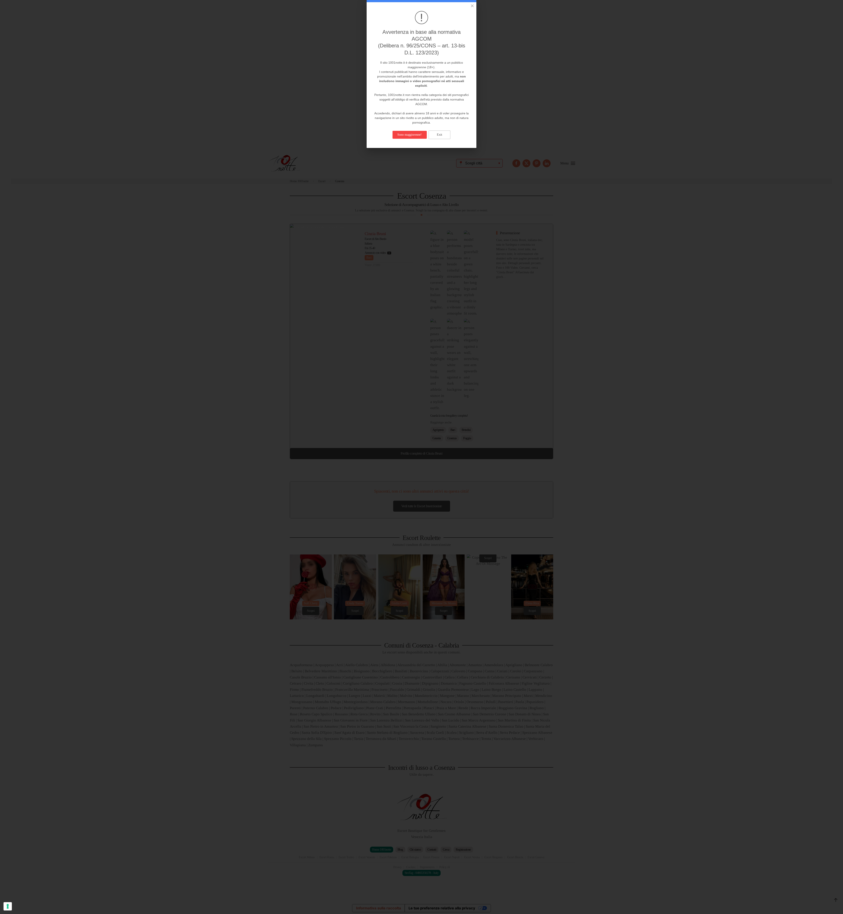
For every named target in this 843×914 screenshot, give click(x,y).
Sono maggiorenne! (409, 134)
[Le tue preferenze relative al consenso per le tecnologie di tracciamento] (8, 906)
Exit (439, 134)
